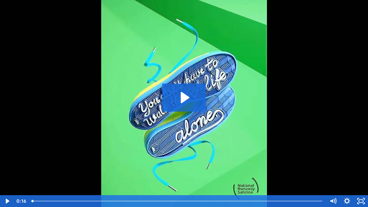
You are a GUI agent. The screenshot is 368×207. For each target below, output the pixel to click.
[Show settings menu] (347, 201)
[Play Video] (7, 201)
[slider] (177, 201)
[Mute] (333, 201)
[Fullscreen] (361, 201)
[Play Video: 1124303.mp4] (184, 98)
